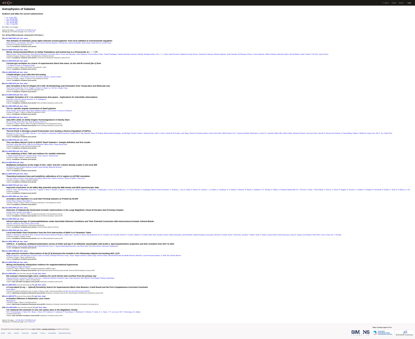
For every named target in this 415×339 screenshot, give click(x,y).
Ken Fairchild (114, 235)
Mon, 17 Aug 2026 (12, 24)
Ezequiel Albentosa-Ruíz (67, 246)
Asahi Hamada (232, 54)
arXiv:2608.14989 (10, 196)
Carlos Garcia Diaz (215, 133)
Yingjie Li (32, 88)
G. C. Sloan (103, 312)
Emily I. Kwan (37, 156)
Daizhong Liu (254, 133)
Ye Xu (26, 88)
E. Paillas (274, 189)
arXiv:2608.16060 (10, 117)
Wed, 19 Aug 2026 (12, 21)
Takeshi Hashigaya (110, 54)
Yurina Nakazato (258, 54)
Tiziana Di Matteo (70, 178)
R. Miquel (248, 189)
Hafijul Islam (68, 235)
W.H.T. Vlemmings (125, 312)
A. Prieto (17, 65)
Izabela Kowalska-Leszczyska (203, 235)
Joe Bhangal (126, 133)
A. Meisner (240, 189)
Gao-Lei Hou (34, 223)
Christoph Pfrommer (57, 255)
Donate (401, 3)
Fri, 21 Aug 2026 (11, 17)
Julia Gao (17, 99)
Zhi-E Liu (43, 122)
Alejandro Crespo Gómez (189, 54)
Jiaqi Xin (9, 223)
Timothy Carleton (137, 133)
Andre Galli (152, 235)
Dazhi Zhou (388, 133)
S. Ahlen (46, 189)
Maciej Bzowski (92, 235)
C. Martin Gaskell (12, 156)
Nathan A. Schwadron (13, 235)
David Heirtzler (187, 235)
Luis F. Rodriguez (12, 77)
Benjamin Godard (32, 167)
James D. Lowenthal (267, 133)
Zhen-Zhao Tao (22, 122)
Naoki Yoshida (305, 54)
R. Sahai (95, 312)
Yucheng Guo (63, 43)
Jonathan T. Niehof (248, 235)
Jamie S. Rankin (261, 235)
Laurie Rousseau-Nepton (151, 255)
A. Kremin (194, 189)
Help (9, 333)
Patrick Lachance (58, 178)
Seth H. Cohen (160, 133)
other (25, 38)
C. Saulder (359, 189)
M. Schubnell (376, 189)
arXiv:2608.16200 (10, 72)
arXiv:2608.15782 (10, 140)
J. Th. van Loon (113, 312)
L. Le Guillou (212, 189)
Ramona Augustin (51, 43)
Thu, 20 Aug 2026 (11, 19)
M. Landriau (203, 189)
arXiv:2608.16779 (10, 296)
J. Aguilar (40, 189)
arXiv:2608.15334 (10, 185)
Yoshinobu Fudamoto (206, 54)
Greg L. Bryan (69, 255)
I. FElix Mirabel (24, 77)
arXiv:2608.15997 (10, 129)
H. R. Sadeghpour (40, 99)
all (33, 31)
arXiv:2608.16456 (11, 307)
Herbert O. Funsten (126, 235)
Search (386, 3)
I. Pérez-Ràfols (318, 189)
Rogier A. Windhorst (359, 133)
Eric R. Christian (103, 235)
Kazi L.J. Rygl (54, 246)
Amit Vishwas (335, 133)
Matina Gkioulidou (175, 235)
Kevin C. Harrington (23, 133)
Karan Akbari (10, 289)
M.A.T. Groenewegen (13, 312)
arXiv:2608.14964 (10, 219)
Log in (409, 3)
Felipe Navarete (74, 278)
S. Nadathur (256, 189)
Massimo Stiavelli (137, 54)
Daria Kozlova (11, 43)
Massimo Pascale (299, 133)
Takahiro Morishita (124, 54)
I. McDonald (78, 312)
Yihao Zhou (81, 178)
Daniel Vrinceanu (27, 99)
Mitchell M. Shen (27, 235)
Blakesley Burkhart (55, 167)
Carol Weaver (307, 235)
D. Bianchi (61, 189)
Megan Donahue (81, 255)
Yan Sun (54, 88)
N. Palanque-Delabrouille (286, 189)
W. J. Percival (301, 189)
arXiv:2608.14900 (10, 241)
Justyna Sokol (272, 235)
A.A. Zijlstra (136, 312)
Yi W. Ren (314, 54)
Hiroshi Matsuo (295, 54)
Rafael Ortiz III (75, 133)
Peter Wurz (316, 235)
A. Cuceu (110, 189)
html (21, 38)
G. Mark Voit (165, 255)
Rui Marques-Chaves (245, 54)
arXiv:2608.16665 (10, 38)
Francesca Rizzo (311, 133)
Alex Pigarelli (85, 133)
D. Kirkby (187, 189)
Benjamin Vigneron (12, 255)
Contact (16, 333)
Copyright (34, 333)
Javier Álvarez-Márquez (39, 54)
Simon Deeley (11, 110)
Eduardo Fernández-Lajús (59, 278)
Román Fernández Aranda (199, 133)
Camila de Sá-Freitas (173, 133)
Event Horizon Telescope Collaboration (105, 246)
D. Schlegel (367, 189)
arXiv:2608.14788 (10, 262)
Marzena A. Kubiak (220, 235)
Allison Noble (287, 133)
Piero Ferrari (25, 223)
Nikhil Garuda (227, 133)
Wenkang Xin (10, 301)
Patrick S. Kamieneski (49, 133)
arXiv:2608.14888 (10, 251)
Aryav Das (9, 99)
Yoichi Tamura (323, 54)
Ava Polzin (10, 144)
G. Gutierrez (174, 189)
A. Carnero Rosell (79, 189)
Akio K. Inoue (60, 54)
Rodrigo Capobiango (107, 278)
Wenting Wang (23, 189)
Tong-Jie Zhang (34, 122)
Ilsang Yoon (371, 133)
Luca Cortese (51, 110)
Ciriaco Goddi (22, 246)
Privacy (42, 333)
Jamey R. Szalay (296, 235)
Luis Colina (51, 54)
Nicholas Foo (10, 133)
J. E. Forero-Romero (133, 189)
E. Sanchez (351, 189)
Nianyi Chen (47, 178)
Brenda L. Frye (35, 133)
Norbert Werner (175, 255)
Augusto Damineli (12, 278)
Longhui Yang (62, 88)
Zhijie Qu (30, 144)
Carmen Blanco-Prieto (95, 54)
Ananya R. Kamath (25, 156)
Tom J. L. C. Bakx (162, 54)
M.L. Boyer (32, 312)
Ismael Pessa (106, 43)
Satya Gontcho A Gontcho (160, 189)
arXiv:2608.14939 (10, 230)
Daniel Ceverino (174, 54)
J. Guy (181, 189)
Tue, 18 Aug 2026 (11, 22)
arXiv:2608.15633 (10, 162)
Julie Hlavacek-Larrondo (28, 255)
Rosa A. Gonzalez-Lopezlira (39, 77)
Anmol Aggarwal (11, 267)
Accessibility (52, 333)
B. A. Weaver (400, 189)
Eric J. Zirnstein (336, 235)
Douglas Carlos (11, 246)
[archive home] (7, 3)
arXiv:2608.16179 (10, 83)
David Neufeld (43, 167)
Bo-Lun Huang (11, 122)
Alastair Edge (91, 255)
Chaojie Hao (19, 88)
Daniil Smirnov (96, 43)
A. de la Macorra (119, 189)
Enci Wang (38, 178)
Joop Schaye (86, 43)
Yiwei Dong (10, 88)
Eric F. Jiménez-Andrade (240, 133)
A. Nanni (24, 312)
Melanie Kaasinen (63, 133)
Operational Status (65, 333)
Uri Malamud (10, 167)
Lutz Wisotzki (21, 43)
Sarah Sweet (21, 110)
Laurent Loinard (55, 77)
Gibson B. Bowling (97, 133)
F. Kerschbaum (68, 312)
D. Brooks (68, 189)
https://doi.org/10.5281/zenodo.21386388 (77, 291)
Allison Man (279, 133)
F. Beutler (53, 189)
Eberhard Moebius (57, 235)
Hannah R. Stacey (324, 133)
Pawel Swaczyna (283, 235)
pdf (18, 38)
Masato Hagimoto (220, 54)
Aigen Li (29, 201)
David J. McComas (234, 235)
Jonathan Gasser (162, 235)
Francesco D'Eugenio (64, 110)
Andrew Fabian (102, 255)
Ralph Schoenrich (24, 267)
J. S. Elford (10, 65)
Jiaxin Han (32, 189)
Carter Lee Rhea (43, 255)
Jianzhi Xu (16, 223)
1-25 (16, 30)
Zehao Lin (39, 88)
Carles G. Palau (11, 189)
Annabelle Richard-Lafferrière (132, 255)
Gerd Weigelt (94, 278)
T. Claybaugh (101, 189)
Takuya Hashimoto (23, 54)
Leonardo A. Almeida (26, 278)
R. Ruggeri (342, 189)
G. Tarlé (392, 189)
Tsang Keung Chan (60, 144)
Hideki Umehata (270, 54)
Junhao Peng (10, 201)
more (30, 31)
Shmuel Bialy (20, 167)
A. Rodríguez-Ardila (28, 65)
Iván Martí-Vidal (82, 246)
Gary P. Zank (325, 235)
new (11, 27)
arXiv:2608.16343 (10, 50)
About (3, 333)
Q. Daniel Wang (346, 133)
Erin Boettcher (39, 144)
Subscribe (25, 333)
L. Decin (39, 312)
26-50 (20, 30)
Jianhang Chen (149, 133)
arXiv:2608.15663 (10, 151)
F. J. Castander (91, 189)
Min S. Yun (379, 133)
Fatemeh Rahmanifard (42, 235)
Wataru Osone (11, 54)
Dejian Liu (47, 88)
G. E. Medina (231, 189)
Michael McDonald (114, 255)
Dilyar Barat (30, 110)
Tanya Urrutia (40, 43)
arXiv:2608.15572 (10, 174)
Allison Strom (48, 144)
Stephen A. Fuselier (140, 235)
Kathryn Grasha (18, 178)
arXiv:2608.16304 (10, 61)
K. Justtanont (57, 312)
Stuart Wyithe (29, 178)
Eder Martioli (85, 278)
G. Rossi (335, 189)
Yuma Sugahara (81, 54)
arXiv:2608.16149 (10, 95)
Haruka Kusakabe (75, 43)
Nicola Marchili (43, 246)
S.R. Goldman (48, 312)
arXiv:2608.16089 (10, 106)
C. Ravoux (327, 189)
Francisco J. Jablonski (41, 278)
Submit (394, 3)
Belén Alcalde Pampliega (112, 133)
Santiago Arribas (149, 54)
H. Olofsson (88, 312)
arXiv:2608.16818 (10, 273)
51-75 (24, 30)
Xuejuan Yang (21, 201)
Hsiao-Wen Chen (20, 144)
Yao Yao (9, 178)
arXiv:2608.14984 (10, 208)
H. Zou (407, 189)
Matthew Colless (40, 110)
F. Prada (309, 189)
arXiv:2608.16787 (10, 285)
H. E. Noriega (265, 189)
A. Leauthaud (221, 189)
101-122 (33, 30)
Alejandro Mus (33, 246)
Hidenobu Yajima (283, 54)
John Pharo (30, 43)
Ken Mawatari (70, 54)
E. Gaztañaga (145, 189)
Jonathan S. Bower (79, 235)
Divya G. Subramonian (50, 156)
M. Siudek (385, 189)
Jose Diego (185, 133)
